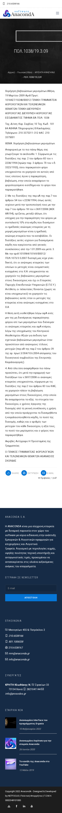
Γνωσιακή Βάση (24, 72)
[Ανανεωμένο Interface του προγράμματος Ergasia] (10, 722)
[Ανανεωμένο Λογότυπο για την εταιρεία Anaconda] (10, 743)
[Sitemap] (9, 806)
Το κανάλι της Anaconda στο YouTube (34, 763)
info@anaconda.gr (19, 659)
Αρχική (11, 72)
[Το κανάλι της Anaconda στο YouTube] (10, 763)
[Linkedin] (24, 806)
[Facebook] (16, 806)
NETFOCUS (14, 796)
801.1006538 (16, 641)
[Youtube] (31, 806)
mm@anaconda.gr (19, 653)
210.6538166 (16, 635)
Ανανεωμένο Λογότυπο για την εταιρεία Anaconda (35, 742)
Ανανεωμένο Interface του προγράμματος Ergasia (33, 722)
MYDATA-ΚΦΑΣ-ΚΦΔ (45, 72)
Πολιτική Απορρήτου (31, 796)
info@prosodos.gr (15, 693)
